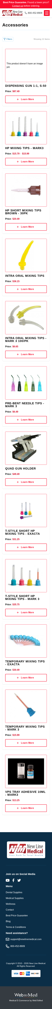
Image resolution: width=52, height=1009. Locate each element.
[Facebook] (13, 880)
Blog (8, 921)
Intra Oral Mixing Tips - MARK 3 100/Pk (26, 339)
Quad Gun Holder (20, 468)
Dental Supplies (14, 892)
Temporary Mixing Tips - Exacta (25, 663)
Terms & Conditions (16, 927)
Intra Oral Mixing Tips (24, 275)
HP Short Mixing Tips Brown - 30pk (23, 212)
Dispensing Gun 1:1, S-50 (25, 85)
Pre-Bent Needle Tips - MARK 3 (24, 405)
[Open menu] (47, 13)
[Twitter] (19, 880)
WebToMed (37, 1000)
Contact (10, 910)
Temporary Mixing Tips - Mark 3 (25, 728)
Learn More (27, 99)
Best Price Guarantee (17, 915)
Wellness (10, 904)
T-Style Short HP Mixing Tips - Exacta (22, 532)
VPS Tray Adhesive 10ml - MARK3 (25, 793)
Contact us (17, 6)
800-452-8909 (35, 13)
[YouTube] (7, 880)
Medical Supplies (15, 898)
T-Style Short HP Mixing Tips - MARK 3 (22, 597)
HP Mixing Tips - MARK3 (24, 148)
